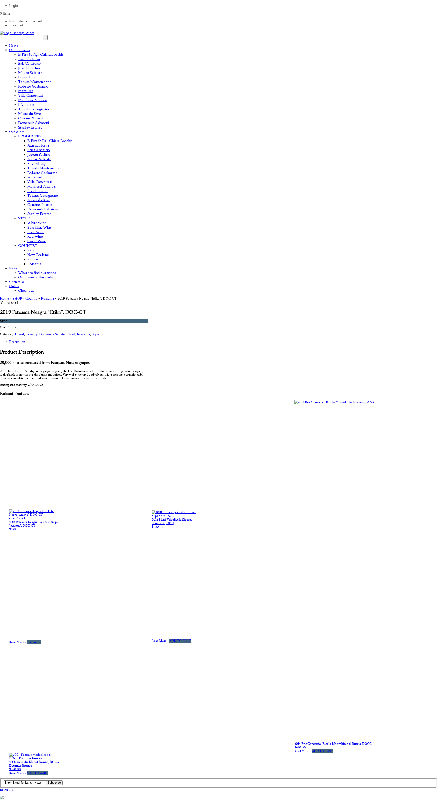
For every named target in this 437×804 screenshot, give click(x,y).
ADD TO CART (180, 641)
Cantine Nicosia (30, 118)
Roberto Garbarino (33, 86)
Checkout (26, 290)
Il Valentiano (28, 104)
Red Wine (35, 236)
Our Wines (16, 132)
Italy (30, 250)
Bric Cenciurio (29, 63)
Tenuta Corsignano (33, 109)
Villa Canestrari (30, 95)
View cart (16, 25)
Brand (19, 334)
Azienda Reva (29, 59)
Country (31, 298)
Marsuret (25, 91)
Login (13, 6)
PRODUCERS (29, 136)
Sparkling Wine (39, 227)
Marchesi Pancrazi (32, 100)
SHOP (17, 298)
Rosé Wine (35, 232)
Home (13, 46)
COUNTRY (27, 245)
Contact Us (17, 282)
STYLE (24, 218)
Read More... (17, 642)
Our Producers (19, 50)
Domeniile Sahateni (33, 123)
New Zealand (38, 255)
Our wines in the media (36, 277)
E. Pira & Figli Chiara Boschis (41, 54)
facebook (6, 790)
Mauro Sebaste (30, 72)
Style (95, 334)
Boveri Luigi (27, 77)
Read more (34, 642)
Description (17, 342)
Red (72, 334)
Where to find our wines (37, 273)
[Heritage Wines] (17, 33)
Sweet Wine (36, 241)
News (13, 268)
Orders (14, 286)
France (32, 259)
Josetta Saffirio (29, 68)
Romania (34, 264)
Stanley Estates (30, 127)
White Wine (36, 223)
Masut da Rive (29, 113)
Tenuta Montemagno (34, 82)
